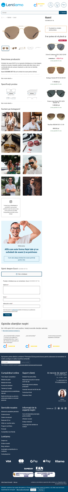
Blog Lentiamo (5, 446)
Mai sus (15, 482)
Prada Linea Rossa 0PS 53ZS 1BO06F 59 (56, 102)
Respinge (41, 490)
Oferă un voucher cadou (8, 423)
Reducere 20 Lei (5, 420)
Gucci (14, 17)
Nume (5, 297)
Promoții (3, 429)
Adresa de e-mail (8, 303)
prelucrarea (15, 310)
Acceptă (33, 490)
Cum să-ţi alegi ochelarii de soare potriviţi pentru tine (21, 259)
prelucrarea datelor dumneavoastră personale (30, 365)
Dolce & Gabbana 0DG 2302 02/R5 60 (56, 55)
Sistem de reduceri (6, 417)
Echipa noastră (5, 443)
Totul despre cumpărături (8, 377)
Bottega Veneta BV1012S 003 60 (56, 78)
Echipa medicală (27, 422)
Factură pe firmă (27, 392)
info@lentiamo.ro (62, 382)
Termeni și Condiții (6, 388)
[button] (5, 48)
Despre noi (4, 440)
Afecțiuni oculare (27, 419)
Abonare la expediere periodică (10, 412)
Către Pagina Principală (6, 482)
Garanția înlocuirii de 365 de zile (31, 389)
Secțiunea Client (27, 395)
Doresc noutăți (25, 362)
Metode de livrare (6, 382)
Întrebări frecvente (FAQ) (29, 377)
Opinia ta (6, 284)
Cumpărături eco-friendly (8, 432)
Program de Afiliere (6, 426)
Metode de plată (5, 380)
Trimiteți (7, 315)
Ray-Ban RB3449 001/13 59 (56, 124)
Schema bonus (5, 414)
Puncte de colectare (6, 385)
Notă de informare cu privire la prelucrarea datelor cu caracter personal (9, 398)
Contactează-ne (5, 454)
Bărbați (9, 17)
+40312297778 (62, 380)
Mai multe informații (23, 490)
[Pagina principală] (2, 17)
